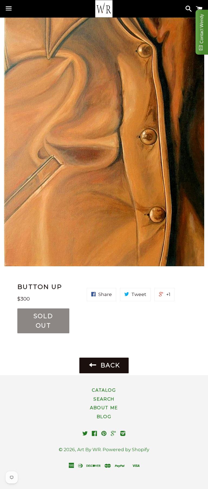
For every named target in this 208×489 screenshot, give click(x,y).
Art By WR (89, 449)
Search (104, 399)
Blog (104, 416)
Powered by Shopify (126, 449)
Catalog (104, 390)
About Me (104, 407)
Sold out (43, 320)
